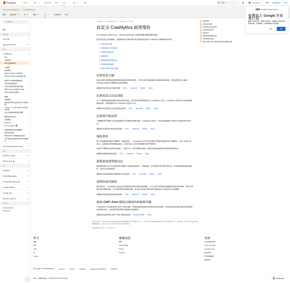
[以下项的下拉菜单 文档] (68, 2)
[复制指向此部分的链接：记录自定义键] (116, 75)
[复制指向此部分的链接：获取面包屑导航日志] (125, 161)
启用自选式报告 (107, 64)
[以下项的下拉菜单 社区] (79, 2)
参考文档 (57, 15)
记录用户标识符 (107, 52)
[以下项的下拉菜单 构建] (29, 2)
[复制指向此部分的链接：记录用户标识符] (119, 116)
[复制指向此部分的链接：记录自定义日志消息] (125, 95)
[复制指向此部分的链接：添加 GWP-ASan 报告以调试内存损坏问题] (153, 202)
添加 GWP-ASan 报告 (109, 68)
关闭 (270, 29)
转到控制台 (276, 3)
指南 (34, 242)
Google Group (209, 249)
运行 (35, 3)
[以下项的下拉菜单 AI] (28, 14)
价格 (56, 3)
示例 (66, 15)
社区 (74, 3)
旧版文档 (207, 260)
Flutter (142, 88)
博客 (267, 3)
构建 (25, 3)
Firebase (99, 21)
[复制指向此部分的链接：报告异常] (110, 136)
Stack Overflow (209, 245)
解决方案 (48, 3)
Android (133, 88)
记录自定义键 (106, 44)
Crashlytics (29, 9)
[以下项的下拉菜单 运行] (40, 2)
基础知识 (13, 15)
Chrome (72, 269)
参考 (34, 245)
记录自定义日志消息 (109, 48)
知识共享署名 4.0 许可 (127, 221)
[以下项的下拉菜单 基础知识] (19, 14)
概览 (4, 15)
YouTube (122, 253)
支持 (85, 3)
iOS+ (125, 88)
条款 (34, 278)
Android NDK (138, 215)
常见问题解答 (209, 256)
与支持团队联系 (209, 242)
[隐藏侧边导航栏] (27, 279)
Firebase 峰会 (123, 245)
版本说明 (207, 253)
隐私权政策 (42, 278)
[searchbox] (15, 22)
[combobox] (228, 3)
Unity (151, 88)
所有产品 (114, 269)
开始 (281, 29)
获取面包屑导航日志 (109, 60)
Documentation (11, 9)
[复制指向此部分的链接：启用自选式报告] (119, 181)
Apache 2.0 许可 (162, 221)
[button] (13, 39)
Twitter (121, 249)
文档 (63, 3)
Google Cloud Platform (98, 269)
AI (24, 15)
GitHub (35, 256)
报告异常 (104, 56)
